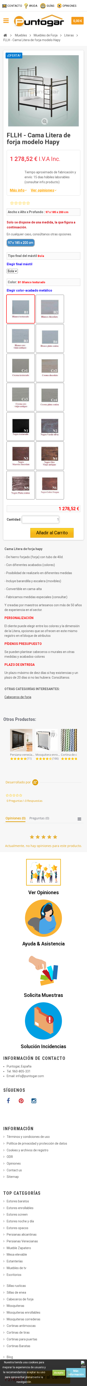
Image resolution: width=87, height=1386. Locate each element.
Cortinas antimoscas (21, 1326)
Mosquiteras (15, 1306)
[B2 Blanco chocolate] (50, 309)
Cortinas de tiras (18, 1332)
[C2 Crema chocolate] (50, 368)
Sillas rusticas (16, 1286)
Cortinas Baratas (18, 1346)
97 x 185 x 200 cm (20, 242)
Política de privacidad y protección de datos (37, 1143)
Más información (76, 1372)
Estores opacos (17, 1228)
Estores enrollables (20, 1208)
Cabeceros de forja (17, 697)
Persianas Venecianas (22, 1241)
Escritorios (14, 1275)
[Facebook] (8, 1101)
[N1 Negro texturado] (21, 426)
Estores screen (17, 1214)
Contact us (14, 1170)
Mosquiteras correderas (23, 1319)
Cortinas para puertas (22, 1339)
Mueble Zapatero (19, 1248)
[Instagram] (34, 1101)
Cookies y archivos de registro (27, 1150)
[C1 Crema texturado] (21, 368)
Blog (10, 1357)
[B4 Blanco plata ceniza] (50, 338)
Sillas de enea (16, 1292)
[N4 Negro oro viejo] (50, 456)
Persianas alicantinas (22, 1234)
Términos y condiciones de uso (28, 1137)
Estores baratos (18, 1201)
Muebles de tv (16, 1268)
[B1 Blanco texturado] (21, 309)
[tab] (15, 819)
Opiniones (14, 1163)
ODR (10, 1157)
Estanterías (15, 1261)
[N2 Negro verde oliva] (50, 426)
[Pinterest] (21, 1101)
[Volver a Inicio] (5, 35)
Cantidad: (14, 519)
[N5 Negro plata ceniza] (21, 485)
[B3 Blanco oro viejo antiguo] (21, 338)
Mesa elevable (17, 1254)
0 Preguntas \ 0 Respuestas (24, 801)
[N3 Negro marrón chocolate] (21, 456)
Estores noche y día (20, 1221)
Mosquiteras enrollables (23, 1312)
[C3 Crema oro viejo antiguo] (21, 397)
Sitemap (13, 1177)
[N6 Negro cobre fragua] (50, 485)
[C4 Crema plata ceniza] (50, 397)
